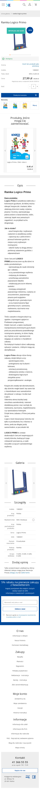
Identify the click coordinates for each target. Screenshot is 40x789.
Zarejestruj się (20, 699)
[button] (10, 55)
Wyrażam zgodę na (21, 616)
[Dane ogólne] (29, 4)
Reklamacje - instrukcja (20, 675)
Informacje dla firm (20, 729)
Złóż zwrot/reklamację (20, 685)
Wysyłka (20, 657)
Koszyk (20, 708)
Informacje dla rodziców (20, 734)
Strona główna (5, 13)
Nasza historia (20, 640)
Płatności (20, 661)
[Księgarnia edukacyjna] (28, 776)
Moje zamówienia (20, 703)
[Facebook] (34, 776)
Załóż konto (25, 573)
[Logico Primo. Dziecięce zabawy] (25, 105)
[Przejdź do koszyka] (36, 4)
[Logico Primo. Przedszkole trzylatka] (15, 105)
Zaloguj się (14, 573)
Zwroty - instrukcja (20, 680)
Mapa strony (20, 748)
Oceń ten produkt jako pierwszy (30, 65)
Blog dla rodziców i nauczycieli (20, 743)
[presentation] (5, 150)
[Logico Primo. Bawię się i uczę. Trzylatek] (5, 105)
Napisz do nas (20, 770)
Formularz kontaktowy (20, 645)
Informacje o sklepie (20, 636)
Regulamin (20, 666)
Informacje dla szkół (20, 724)
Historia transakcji (20, 713)
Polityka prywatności (20, 671)
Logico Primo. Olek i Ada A (16, 162)
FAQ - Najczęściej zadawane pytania (20, 738)
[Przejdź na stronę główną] (8, 5)
